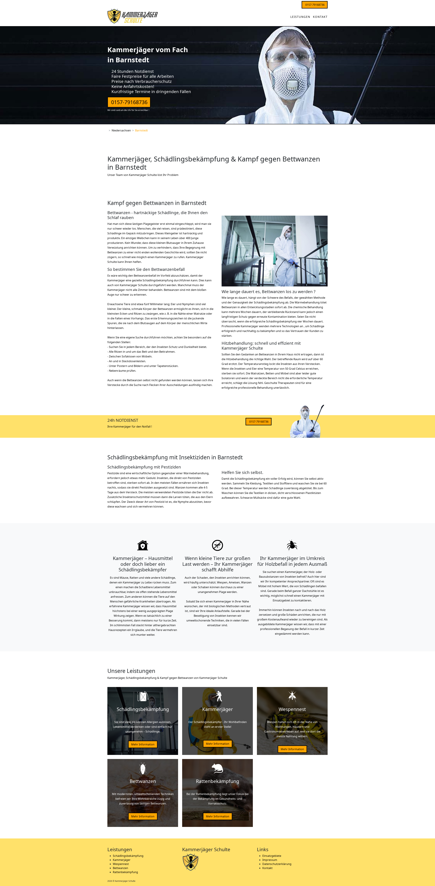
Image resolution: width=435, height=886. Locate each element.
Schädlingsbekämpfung (128, 856)
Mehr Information (142, 744)
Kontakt (320, 17)
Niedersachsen (121, 130)
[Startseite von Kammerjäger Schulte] (287, 14)
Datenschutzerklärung (276, 864)
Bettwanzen (120, 868)
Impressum (269, 860)
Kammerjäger (121, 860)
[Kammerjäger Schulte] (132, 15)
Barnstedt (141, 130)
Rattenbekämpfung (125, 872)
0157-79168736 (315, 5)
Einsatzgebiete (271, 856)
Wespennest (121, 864)
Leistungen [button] (300, 17)
